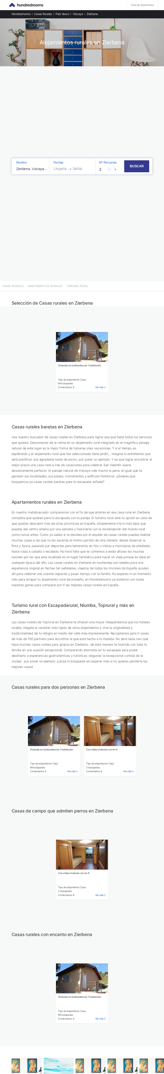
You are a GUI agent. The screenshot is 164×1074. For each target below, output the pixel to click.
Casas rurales (43, 14)
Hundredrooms (21, 14)
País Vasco (62, 14)
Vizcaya (78, 14)
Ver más (99, 387)
